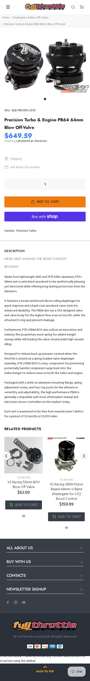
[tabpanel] (45, 65)
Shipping (10, 141)
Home (5, 18)
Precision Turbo (26, 230)
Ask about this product (25, 167)
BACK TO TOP (45, 671)
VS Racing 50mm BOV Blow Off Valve (23, 484)
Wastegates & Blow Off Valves (30, 18)
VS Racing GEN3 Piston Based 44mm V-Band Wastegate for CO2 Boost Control (66, 492)
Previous (6, 456)
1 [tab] (45, 99)
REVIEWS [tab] (11, 266)
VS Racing (23, 478)
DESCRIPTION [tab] (14, 251)
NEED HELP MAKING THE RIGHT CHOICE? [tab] (35, 259)
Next (84, 456)
